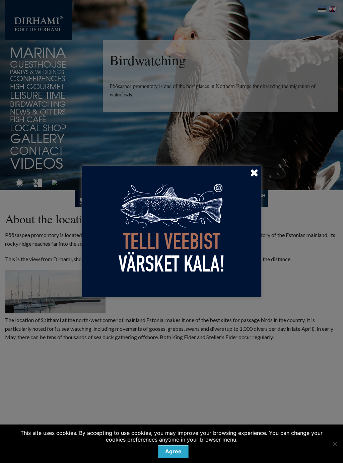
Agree (173, 451)
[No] (334, 444)
